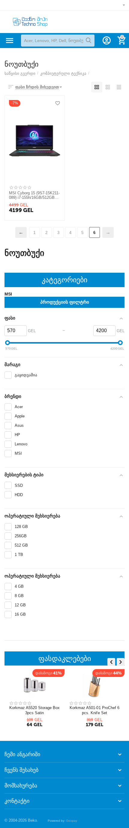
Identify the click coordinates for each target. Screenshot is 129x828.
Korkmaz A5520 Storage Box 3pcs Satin (34, 710)
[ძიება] (88, 41)
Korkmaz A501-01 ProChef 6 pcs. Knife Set (95, 710)
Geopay (71, 820)
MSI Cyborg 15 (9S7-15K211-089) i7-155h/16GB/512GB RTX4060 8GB (34, 195)
